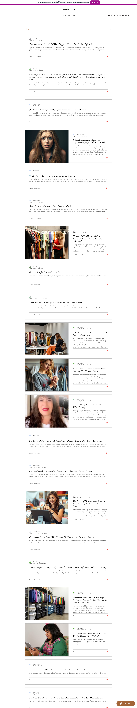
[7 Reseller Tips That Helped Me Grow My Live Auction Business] (46, 339)
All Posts (27, 29)
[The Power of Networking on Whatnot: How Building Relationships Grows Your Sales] (46, 507)
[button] (110, 29)
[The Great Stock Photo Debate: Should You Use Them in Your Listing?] (46, 640)
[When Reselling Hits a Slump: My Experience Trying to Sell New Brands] (46, 146)
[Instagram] (126, 15)
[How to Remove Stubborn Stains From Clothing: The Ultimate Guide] (46, 375)
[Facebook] (112, 15)
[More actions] (107, 39)
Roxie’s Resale (69, 9)
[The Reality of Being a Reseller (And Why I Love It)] (46, 411)
